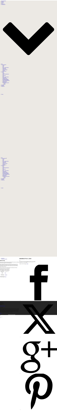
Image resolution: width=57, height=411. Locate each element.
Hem (1, 157)
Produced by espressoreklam (11, 314)
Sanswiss (4, 70)
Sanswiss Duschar (5, 81)
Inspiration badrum (3, 64)
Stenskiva (6, 274)
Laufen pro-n (4, 162)
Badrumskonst (4, 71)
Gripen (3, 65)
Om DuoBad (2, 178)
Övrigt (27, 263)
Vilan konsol (4, 75)
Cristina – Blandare (5, 69)
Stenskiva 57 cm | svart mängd (23, 262)
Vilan (3, 74)
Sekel (3, 66)
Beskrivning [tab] (2, 258)
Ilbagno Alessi (4, 68)
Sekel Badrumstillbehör (5, 172)
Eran (3, 72)
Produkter (2, 165)
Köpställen (2, 85)
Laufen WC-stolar (5, 78)
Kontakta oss (3, 86)
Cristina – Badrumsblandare (6, 80)
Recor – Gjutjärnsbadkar (6, 67)
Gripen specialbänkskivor (6, 167)
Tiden (4, 83)
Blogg (0, 313)
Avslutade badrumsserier (6, 82)
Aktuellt (2, 94)
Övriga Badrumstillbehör (6, 79)
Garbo (5, 84)
